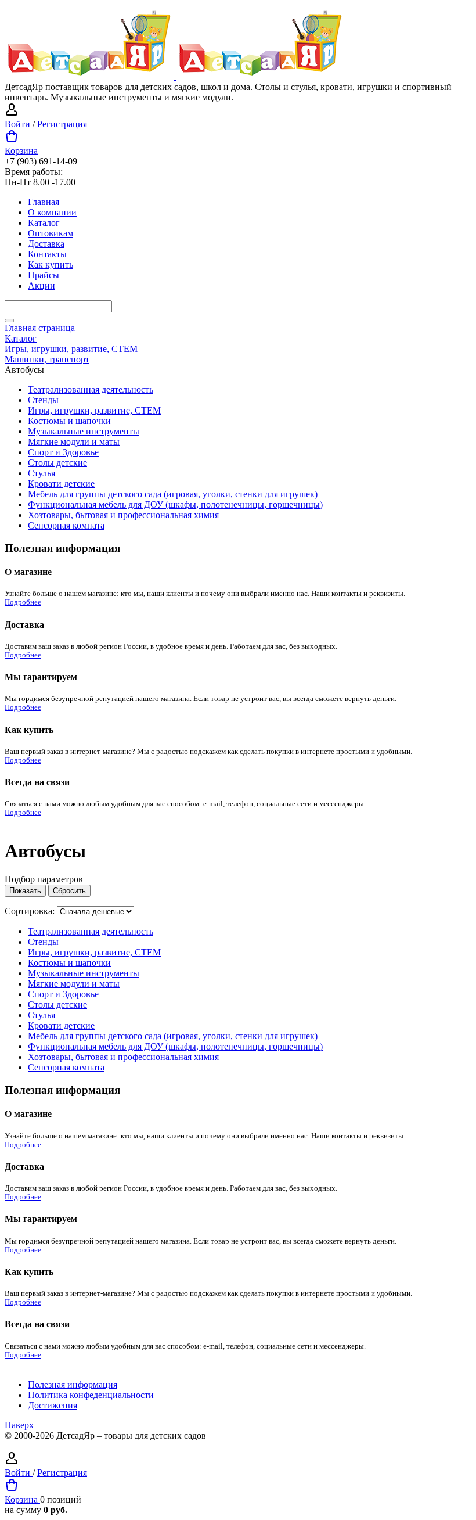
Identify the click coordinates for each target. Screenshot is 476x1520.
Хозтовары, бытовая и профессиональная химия (123, 515)
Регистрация (62, 124)
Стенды (43, 400)
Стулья (41, 473)
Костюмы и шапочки (69, 421)
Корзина (21, 151)
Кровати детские (61, 483)
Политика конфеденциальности (91, 1395)
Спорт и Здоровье (63, 452)
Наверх (19, 1425)
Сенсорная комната (66, 525)
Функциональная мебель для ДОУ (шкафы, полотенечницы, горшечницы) (175, 504)
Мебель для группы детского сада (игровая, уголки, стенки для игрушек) (173, 494)
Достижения (52, 1405)
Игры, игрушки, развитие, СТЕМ (94, 410)
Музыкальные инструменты (83, 431)
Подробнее (23, 602)
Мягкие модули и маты (74, 442)
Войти (19, 124)
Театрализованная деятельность (90, 389)
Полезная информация (72, 1384)
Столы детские (57, 463)
